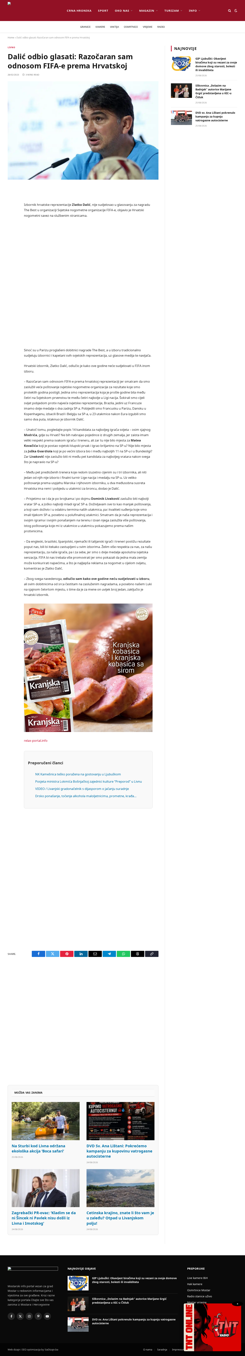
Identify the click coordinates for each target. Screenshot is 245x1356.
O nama (147, 1349)
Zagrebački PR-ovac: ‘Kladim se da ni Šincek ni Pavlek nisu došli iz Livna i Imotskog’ (44, 1218)
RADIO (161, 26)
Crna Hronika (79, 10)
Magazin (146, 10)
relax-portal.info (35, 740)
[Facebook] (11, 198)
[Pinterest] (11, 227)
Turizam (171, 10)
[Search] (229, 10)
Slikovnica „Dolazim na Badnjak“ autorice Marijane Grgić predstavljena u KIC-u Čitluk (213, 91)
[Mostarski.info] (34, 10)
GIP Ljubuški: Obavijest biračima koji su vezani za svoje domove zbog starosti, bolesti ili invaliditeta (216, 64)
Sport (103, 10)
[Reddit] (11, 218)
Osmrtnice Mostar (198, 1290)
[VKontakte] (11, 276)
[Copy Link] (11, 315)
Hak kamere (194, 1284)
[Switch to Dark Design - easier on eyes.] (235, 10)
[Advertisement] (88, 283)
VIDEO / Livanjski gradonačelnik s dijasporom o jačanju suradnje (82, 788)
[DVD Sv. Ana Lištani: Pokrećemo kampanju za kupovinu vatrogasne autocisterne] (120, 1121)
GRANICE (85, 26)
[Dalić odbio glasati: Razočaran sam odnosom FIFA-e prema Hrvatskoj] (83, 130)
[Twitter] (11, 208)
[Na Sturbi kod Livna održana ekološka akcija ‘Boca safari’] (46, 1121)
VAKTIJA (114, 26)
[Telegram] (11, 286)
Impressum (178, 1349)
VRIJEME (147, 26)
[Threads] (11, 305)
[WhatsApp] (11, 296)
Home (11, 37)
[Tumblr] (11, 266)
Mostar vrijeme (197, 1302)
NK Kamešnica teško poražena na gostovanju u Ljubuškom (78, 774)
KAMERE (100, 26)
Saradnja (162, 1349)
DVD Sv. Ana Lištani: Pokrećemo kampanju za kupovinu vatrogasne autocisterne (119, 1151)
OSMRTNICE (131, 26)
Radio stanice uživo (199, 1296)
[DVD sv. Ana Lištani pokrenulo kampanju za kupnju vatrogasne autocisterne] (181, 117)
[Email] (11, 237)
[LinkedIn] (11, 257)
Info (193, 10)
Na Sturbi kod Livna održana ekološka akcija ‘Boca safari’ (38, 1148)
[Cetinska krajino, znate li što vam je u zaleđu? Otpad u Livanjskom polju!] (120, 1188)
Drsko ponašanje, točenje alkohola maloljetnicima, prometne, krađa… (85, 796)
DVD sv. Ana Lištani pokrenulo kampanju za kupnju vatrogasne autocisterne (215, 116)
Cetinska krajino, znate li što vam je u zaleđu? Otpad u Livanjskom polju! (120, 1218)
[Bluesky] (11, 247)
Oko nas (122, 10)
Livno (12, 47)
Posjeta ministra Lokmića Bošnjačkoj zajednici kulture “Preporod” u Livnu (88, 781)
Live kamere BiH (197, 1278)
